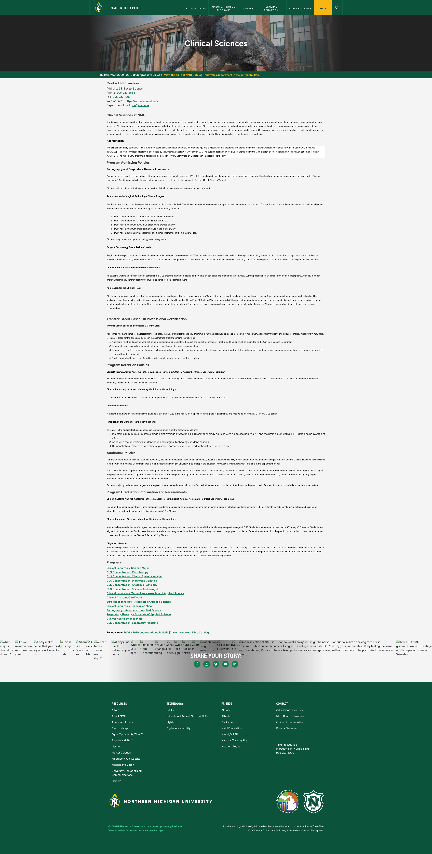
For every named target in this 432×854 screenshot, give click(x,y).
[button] (337, 7)
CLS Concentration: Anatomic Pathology (132, 584)
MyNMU (172, 722)
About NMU (119, 716)
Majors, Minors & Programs (224, 8)
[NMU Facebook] (197, 664)
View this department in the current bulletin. (232, 75)
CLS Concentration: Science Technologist (132, 589)
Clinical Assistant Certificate (124, 597)
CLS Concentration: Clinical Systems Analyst (134, 576)
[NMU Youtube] (225, 664)
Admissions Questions (289, 710)
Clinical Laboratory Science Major (128, 568)
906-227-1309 (121, 96)
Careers (116, 781)
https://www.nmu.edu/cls (142, 101)
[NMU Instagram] (206, 664)
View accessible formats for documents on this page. (136, 830)
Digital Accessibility (178, 728)
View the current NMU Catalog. (183, 75)
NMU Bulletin (124, 8)
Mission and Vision (123, 764)
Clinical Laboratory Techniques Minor (130, 606)
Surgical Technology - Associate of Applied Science (139, 601)
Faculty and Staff (122, 740)
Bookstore (227, 722)
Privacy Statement (287, 728)
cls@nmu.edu (140, 105)
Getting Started (195, 8)
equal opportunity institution (168, 826)
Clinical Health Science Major (125, 618)
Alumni (225, 710)
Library (116, 746)
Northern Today (230, 746)
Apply (323, 8)
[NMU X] (216, 664)
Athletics (226, 716)
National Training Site (234, 740)
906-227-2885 (126, 92)
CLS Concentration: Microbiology (127, 572)
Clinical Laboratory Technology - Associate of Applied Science (145, 593)
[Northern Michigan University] (98, 7)
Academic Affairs (122, 722)
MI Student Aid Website (126, 758)
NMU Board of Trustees (290, 716)
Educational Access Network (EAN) (188, 716)
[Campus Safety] (313, 801)
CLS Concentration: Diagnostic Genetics (132, 580)
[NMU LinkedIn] (235, 664)
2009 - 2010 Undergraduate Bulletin (139, 75)
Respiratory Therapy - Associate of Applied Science (139, 614)
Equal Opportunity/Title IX (127, 734)
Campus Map (120, 728)
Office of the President (290, 722)
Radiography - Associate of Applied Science (134, 610)
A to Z (115, 710)
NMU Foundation (231, 728)
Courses (247, 8)
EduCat (171, 710)
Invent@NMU (229, 734)
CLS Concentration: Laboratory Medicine (132, 622)
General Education (271, 8)
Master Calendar (121, 752)
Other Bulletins (300, 8)
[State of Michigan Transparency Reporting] (288, 801)
